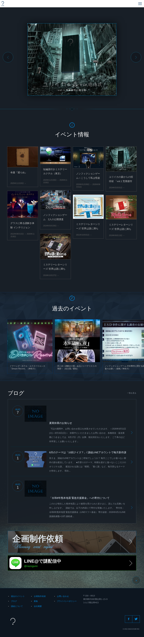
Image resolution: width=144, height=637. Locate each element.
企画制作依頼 (40, 596)
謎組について (17, 606)
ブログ (14, 601)
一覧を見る (131, 393)
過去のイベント (18, 596)
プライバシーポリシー (67, 601)
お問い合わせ (63, 596)
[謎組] (2, 3)
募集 (36, 601)
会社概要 (38, 606)
